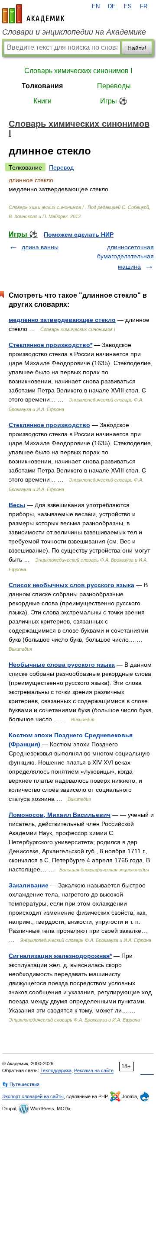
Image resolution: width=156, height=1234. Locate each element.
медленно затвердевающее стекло (62, 319)
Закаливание (29, 885)
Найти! (136, 48)
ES (128, 6)
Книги (42, 101)
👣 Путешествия (20, 1084)
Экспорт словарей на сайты (33, 1096)
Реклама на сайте (94, 1070)
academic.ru (33, 13)
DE (112, 6)
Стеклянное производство (49, 424)
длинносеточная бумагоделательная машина (125, 257)
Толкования (42, 86)
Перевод (61, 167)
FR (143, 6)
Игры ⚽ (113, 101)
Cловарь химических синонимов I (78, 70)
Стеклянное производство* (50, 344)
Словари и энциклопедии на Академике (74, 32)
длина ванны (40, 247)
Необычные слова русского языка (62, 664)
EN (96, 6)
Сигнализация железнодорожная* (60, 955)
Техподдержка (56, 1070)
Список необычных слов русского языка (71, 585)
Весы (17, 504)
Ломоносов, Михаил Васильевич (59, 814)
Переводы (114, 86)
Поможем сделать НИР (79, 234)
